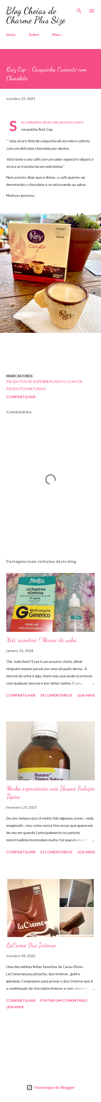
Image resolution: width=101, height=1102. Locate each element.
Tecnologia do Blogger (54, 1087)
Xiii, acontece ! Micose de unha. (42, 640)
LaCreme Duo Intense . (32, 945)
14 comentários (56, 695)
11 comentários (56, 852)
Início (11, 34)
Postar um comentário (64, 1000)
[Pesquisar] (79, 9)
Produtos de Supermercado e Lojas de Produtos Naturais (44, 385)
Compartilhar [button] (20, 397)
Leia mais (86, 695)
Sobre (34, 34)
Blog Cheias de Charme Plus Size (35, 15)
